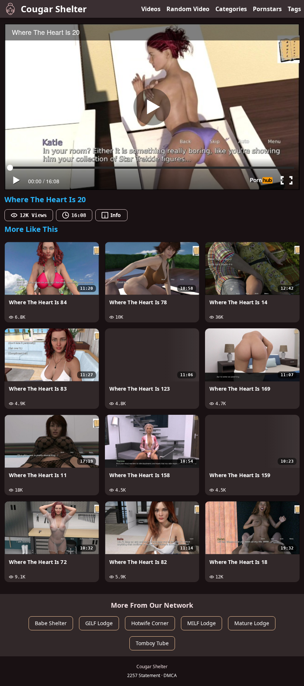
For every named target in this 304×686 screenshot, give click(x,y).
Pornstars (267, 9)
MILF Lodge (201, 623)
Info (115, 215)
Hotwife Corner (150, 623)
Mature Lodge (251, 623)
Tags (294, 9)
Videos (151, 9)
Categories (231, 9)
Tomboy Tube (152, 643)
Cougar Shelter (54, 9)
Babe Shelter (51, 623)
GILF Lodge (99, 623)
